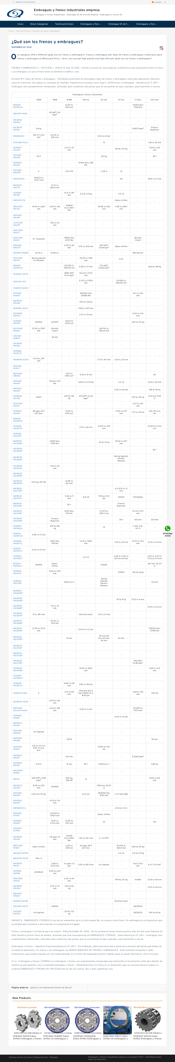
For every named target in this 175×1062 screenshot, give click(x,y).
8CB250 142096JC (17, 565)
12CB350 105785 (17, 194)
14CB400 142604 (17, 412)
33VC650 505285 (17, 171)
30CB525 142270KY (17, 490)
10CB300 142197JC (17, 352)
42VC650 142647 (17, 748)
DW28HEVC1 (19, 136)
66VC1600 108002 (17, 375)
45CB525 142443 (17, 802)
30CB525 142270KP (18, 638)
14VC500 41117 (19, 282)
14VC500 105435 (17, 156)
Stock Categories (39, 24)
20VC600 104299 (17, 794)
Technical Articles (64, 24)
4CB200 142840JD (18, 535)
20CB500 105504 (17, 887)
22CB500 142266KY (17, 458)
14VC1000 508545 (17, 732)
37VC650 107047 (17, 367)
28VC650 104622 (17, 895)
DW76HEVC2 (19, 179)
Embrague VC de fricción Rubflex (120, 24)
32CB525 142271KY (17, 497)
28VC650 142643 (17, 390)
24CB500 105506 (17, 344)
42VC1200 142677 (18, 231)
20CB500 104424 (17, 121)
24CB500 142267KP (17, 614)
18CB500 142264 (17, 164)
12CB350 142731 (20, 274)
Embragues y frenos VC (148, 24)
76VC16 (16, 779)
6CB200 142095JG (18, 267)
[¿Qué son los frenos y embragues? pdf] (161, 48)
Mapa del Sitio (41, 1057)
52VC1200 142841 (18, 239)
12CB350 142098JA (18, 527)
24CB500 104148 (17, 764)
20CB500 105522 (17, 314)
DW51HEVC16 (19, 200)
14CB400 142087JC (17, 542)
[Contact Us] (168, 531)
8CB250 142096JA (17, 420)
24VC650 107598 (17, 829)
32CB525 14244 (20, 702)
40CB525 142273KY (17, 512)
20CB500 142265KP (18, 599)
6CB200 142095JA (18, 106)
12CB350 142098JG (18, 677)
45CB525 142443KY (18, 520)
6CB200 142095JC (18, 550)
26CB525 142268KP (18, 622)
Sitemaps (53, 1057)
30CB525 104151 (17, 864)
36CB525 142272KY (17, 505)
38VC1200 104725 (17, 208)
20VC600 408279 (17, 246)
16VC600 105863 (20, 253)
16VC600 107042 (20, 853)
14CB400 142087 (17, 717)
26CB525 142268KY (18, 474)
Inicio (20, 24)
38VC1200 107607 (17, 847)
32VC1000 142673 (18, 405)
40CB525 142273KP (17, 662)
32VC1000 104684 (18, 329)
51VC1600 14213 (20, 142)
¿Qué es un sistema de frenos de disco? (51, 987)
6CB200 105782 (20, 901)
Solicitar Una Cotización (25, 2)
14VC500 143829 (17, 337)
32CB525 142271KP (17, 647)
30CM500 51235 (21, 360)
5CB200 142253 (20, 288)
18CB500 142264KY (18, 442)
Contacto (29, 1057)
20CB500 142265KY (18, 450)
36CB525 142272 (17, 186)
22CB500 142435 (17, 397)
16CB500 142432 (17, 149)
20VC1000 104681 (18, 771)
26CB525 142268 (17, 739)
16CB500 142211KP (17, 582)
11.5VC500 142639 (18, 224)
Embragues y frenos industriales (93, 24)
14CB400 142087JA (17, 427)
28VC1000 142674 (18, 880)
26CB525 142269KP (18, 629)
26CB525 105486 (17, 302)
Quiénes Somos (16, 1057)
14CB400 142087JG (17, 684)
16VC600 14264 (20, 114)
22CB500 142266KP (18, 607)
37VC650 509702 (17, 912)
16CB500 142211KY (17, 435)
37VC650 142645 (17, 294)
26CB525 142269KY (17, 482)
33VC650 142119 (20, 906)
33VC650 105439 (17, 216)
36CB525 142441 (17, 724)
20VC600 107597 (17, 814)
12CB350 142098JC (18, 557)
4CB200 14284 (20, 693)
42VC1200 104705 (18, 259)
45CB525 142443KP (18, 669)
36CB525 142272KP (18, 654)
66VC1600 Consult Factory (20, 709)
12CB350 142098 (17, 322)
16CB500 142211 (20, 308)
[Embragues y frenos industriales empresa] (15, 13)
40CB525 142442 (17, 787)
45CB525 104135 (17, 128)
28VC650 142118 (20, 858)
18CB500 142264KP (18, 592)
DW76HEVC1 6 (19, 808)
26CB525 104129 (17, 756)
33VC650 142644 (17, 382)
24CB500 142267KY (17, 467)
